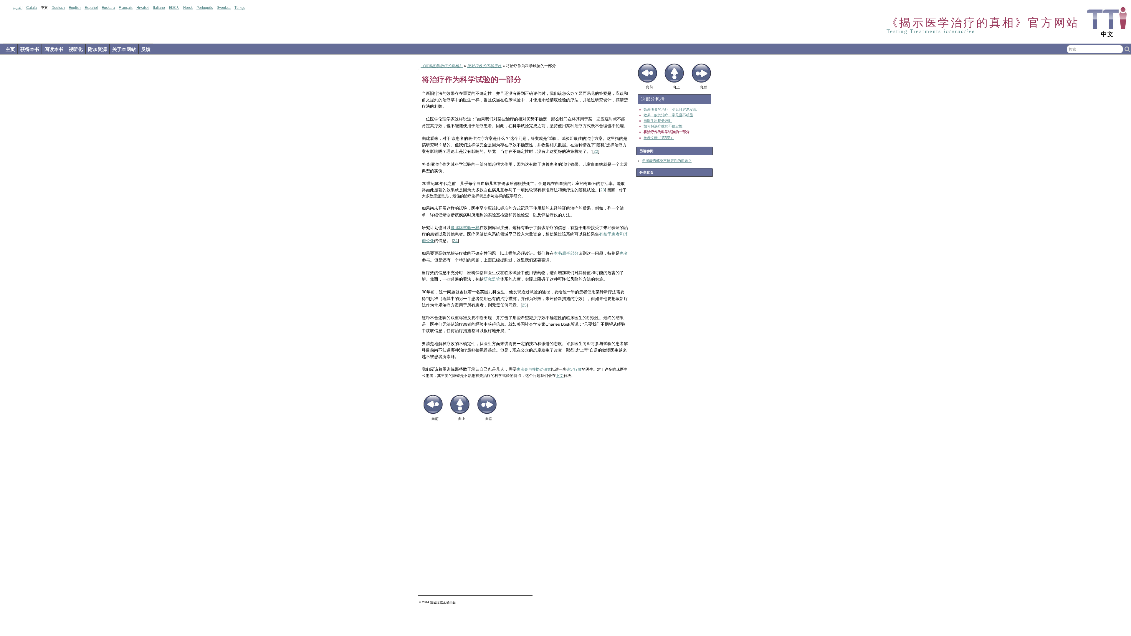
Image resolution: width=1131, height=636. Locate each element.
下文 (559, 375)
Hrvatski (142, 8)
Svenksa (224, 8)
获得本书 (29, 49)
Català (31, 8)
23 (602, 190)
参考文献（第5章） (659, 138)
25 (524, 305)
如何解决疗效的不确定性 (663, 126)
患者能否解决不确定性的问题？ (667, 161)
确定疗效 (574, 369)
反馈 (146, 49)
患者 (624, 253)
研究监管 (492, 279)
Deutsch (58, 8)
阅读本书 (53, 49)
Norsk (188, 8)
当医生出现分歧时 (658, 121)
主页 (10, 49)
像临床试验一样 (465, 227)
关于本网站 (124, 49)
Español (91, 8)
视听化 (76, 49)
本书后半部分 (566, 253)
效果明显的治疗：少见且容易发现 (670, 109)
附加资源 (97, 49)
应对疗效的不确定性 (484, 66)
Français (126, 8)
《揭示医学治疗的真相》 (442, 66)
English (75, 8)
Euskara (108, 8)
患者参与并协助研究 (534, 369)
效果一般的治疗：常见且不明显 (668, 115)
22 (595, 151)
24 (455, 240)
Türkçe (239, 8)
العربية (17, 8)
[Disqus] (525, 510)
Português (204, 8)
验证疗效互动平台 (443, 602)
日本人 (174, 8)
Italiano (159, 8)
